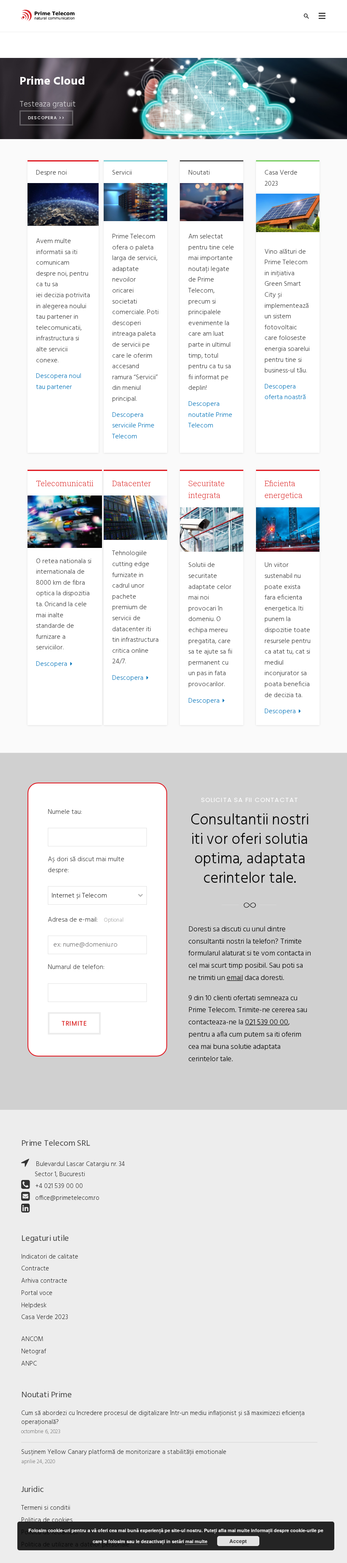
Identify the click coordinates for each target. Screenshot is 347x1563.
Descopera (51, 664)
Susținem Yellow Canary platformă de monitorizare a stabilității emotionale (123, 1452)
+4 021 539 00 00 (59, 1186)
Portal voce (36, 1293)
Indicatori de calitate (49, 1257)
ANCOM (32, 1339)
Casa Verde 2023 (44, 1317)
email (235, 978)
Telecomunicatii (65, 483)
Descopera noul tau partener (58, 382)
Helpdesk (34, 1305)
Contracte (35, 1269)
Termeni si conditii (45, 1508)
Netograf (33, 1352)
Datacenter (131, 483)
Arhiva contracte (44, 1281)
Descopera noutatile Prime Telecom (210, 415)
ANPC (29, 1364)
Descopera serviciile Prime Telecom (133, 426)
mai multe (196, 1541)
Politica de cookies (47, 1520)
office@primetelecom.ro (67, 1198)
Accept (238, 1541)
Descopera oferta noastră (285, 392)
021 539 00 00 (266, 1022)
